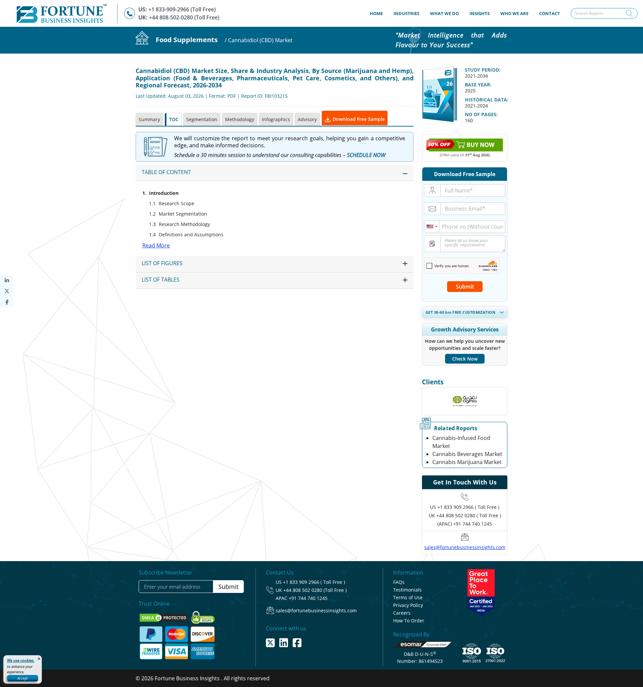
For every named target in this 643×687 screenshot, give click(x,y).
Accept (22, 678)
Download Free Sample (358, 119)
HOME (379, 13)
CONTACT (549, 13)
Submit (465, 286)
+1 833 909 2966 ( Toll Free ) (468, 507)
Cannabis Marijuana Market (467, 462)
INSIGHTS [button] (480, 13)
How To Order (408, 620)
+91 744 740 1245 (308, 598)
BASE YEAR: (478, 84)
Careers (402, 613)
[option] (464, 401)
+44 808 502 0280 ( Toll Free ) (468, 515)
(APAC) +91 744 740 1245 (464, 524)
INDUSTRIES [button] (406, 13)
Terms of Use (408, 597)
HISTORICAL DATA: (486, 99)
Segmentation (201, 119)
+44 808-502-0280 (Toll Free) (184, 17)
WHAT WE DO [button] (444, 13)
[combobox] (432, 227)
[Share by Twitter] (6, 291)
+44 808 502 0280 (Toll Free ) (315, 590)
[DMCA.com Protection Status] (164, 617)
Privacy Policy (408, 605)
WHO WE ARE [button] (514, 13)
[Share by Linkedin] (6, 280)
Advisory (307, 119)
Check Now (465, 359)
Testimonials (407, 590)
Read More (156, 245)
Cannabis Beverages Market (467, 454)
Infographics (276, 119)
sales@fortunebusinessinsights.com (464, 547)
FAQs (399, 582)
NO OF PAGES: (481, 114)
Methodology (239, 119)
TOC (173, 119)
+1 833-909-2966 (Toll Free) (182, 9)
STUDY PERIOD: (482, 70)
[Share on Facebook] (6, 302)
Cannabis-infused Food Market (461, 442)
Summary (149, 119)
